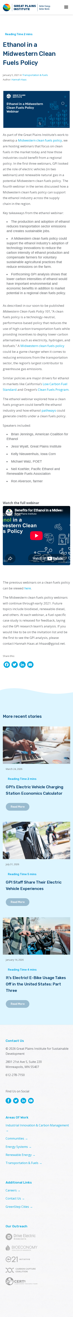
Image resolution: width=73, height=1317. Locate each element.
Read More (18, 806)
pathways (49, 410)
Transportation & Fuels (35, 75)
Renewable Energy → (20, 1155)
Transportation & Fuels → (24, 1163)
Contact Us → (15, 1198)
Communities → (17, 1138)
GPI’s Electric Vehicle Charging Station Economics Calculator (34, 790)
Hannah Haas (19, 79)
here (27, 588)
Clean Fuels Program (53, 389)
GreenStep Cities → (19, 1207)
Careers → (13, 1190)
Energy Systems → (19, 1147)
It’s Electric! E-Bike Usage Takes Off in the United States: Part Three (36, 984)
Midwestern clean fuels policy (40, 140)
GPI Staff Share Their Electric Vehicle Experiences (34, 885)
